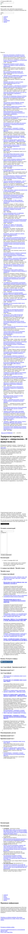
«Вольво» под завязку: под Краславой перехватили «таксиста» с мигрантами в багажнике (13, 226)
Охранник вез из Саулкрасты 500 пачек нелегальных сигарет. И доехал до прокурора (15, 377)
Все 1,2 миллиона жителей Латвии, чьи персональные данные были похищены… (13, 72)
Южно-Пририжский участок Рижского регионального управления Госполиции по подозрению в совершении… (14, 113)
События (5, 16)
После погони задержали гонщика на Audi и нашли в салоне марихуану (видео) (14, 159)
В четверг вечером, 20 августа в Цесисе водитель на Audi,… (13, 166)
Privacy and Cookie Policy (7, 932)
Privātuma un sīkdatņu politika (8, 927)
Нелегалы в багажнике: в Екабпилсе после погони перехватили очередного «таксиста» (14, 55)
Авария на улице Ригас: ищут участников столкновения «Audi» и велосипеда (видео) (14, 412)
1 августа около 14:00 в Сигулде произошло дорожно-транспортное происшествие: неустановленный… (14, 333)
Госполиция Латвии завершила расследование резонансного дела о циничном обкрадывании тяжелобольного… (14, 428)
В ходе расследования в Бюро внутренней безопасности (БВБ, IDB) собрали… (13, 363)
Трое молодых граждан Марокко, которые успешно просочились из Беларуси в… (13, 103)
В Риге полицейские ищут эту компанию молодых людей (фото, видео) (13, 213)
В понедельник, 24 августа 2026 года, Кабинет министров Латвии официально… (14, 145)
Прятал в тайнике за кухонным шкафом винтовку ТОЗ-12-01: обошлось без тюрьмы (14, 293)
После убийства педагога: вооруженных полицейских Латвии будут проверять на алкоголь (13, 388)
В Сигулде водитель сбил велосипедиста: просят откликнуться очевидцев (15, 327)
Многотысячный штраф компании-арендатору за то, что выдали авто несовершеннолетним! (15, 839)
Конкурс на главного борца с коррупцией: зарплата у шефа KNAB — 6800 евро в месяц (14, 140)
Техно (4, 18)
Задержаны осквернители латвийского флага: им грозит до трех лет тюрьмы (15, 117)
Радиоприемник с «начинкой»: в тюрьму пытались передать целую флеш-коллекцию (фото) (14, 129)
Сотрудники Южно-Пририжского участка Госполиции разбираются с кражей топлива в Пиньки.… (14, 322)
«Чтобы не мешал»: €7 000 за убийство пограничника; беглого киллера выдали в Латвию (13, 201)
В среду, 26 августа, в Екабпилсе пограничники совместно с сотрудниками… (15, 60)
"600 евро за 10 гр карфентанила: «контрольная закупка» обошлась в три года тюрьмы (15, 76)
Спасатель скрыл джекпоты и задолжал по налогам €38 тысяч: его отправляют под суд (14, 356)
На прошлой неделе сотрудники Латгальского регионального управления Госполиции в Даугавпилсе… (14, 124)
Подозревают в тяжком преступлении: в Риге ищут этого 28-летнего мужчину (14, 107)
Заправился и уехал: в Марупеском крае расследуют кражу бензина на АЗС (13, 315)
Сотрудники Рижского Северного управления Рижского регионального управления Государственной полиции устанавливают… (14, 177)
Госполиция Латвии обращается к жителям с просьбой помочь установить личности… (14, 352)
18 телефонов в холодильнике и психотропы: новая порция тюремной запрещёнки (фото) (15, 283)
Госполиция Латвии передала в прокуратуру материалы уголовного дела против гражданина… (14, 209)
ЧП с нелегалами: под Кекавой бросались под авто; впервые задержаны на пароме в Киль (14, 238)
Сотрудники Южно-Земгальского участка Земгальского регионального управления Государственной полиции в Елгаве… (13, 155)
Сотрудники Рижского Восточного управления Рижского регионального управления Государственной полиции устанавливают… (15, 343)
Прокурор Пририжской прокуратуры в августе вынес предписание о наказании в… (14, 93)
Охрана (5, 19)
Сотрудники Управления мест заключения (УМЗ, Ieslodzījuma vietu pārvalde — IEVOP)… (14, 136)
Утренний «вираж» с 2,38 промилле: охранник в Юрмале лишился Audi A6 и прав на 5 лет (15, 86)
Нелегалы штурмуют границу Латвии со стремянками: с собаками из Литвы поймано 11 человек (15, 271)
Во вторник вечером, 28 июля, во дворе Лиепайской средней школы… (13, 396)
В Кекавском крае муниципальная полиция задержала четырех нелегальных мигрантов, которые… (14, 244)
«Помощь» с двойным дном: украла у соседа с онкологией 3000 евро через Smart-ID (14, 422)
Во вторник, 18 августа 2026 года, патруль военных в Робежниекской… (13, 234)
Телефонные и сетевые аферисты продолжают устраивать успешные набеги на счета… (14, 373)
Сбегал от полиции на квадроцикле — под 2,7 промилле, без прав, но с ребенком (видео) (14, 181)
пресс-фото (3, 447)
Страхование (6, 20)
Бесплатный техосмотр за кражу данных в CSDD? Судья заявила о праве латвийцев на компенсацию (14, 65)
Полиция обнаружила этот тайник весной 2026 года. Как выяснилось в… (15, 300)
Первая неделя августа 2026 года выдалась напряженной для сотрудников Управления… (14, 289)
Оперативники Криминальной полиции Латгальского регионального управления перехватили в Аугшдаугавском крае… (13, 196)
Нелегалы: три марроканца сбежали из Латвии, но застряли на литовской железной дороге (15, 96)
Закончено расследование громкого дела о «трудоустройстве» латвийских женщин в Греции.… (13, 266)
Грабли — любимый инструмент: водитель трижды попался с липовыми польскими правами (14, 401)
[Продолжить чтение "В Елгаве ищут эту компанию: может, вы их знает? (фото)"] (15, 677)
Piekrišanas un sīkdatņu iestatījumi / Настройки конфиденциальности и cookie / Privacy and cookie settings (13, 918)
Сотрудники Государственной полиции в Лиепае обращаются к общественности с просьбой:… (13, 311)
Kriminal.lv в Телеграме (7, 661)
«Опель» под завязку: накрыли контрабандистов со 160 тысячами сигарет (15, 190)
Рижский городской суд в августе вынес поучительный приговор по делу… (13, 82)
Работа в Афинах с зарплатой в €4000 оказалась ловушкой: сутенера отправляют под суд (15, 258)
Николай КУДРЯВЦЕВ (6, 432)
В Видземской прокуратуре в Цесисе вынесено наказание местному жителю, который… (15, 408)
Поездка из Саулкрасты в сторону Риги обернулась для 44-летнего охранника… (13, 383)
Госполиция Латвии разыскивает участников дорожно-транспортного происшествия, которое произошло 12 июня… (15, 417)
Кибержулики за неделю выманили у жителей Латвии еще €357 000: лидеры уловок (14, 367)
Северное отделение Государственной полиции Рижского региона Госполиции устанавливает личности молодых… (15, 221)
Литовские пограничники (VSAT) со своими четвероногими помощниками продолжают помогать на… (14, 279)
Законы (5, 21)
